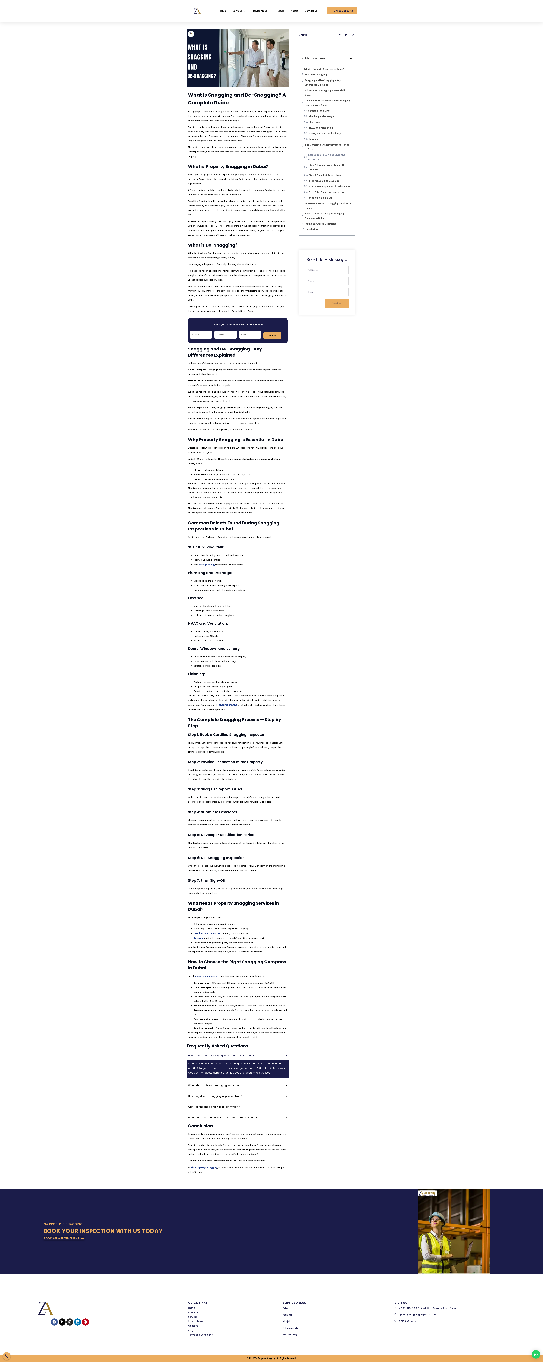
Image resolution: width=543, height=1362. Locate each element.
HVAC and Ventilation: (321, 127)
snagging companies (206, 976)
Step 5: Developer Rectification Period (330, 186)
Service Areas (260, 10)
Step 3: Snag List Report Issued (326, 175)
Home (222, 10)
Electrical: (314, 122)
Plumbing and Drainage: (321, 116)
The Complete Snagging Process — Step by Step (327, 147)
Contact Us (311, 10)
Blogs (281, 10)
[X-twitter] (62, 1322)
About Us (193, 1312)
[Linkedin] (77, 1322)
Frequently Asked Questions (320, 223)
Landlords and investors (207, 933)
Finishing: (314, 139)
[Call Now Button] (7, 1356)
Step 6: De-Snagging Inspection (326, 192)
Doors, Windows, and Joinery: (325, 133)
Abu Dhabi (288, 1314)
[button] (351, 58)
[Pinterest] (85, 1322)
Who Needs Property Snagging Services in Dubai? (328, 206)
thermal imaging (228, 704)
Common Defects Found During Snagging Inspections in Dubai (327, 103)
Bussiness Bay (290, 1334)
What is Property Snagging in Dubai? (324, 68)
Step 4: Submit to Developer (324, 180)
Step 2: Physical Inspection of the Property (327, 167)
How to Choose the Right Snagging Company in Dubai (324, 216)
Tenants (198, 938)
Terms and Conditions (200, 1334)
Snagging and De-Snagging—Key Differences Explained (323, 82)
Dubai (285, 1308)
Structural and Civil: (319, 110)
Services (237, 10)
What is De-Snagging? (316, 74)
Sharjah (286, 1321)
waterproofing (207, 564)
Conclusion (312, 229)
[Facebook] (54, 1322)
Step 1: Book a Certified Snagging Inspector (326, 157)
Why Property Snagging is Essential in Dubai (325, 92)
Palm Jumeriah (290, 1328)
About (294, 10)
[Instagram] (69, 1322)
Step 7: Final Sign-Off (320, 197)
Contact (193, 1325)
